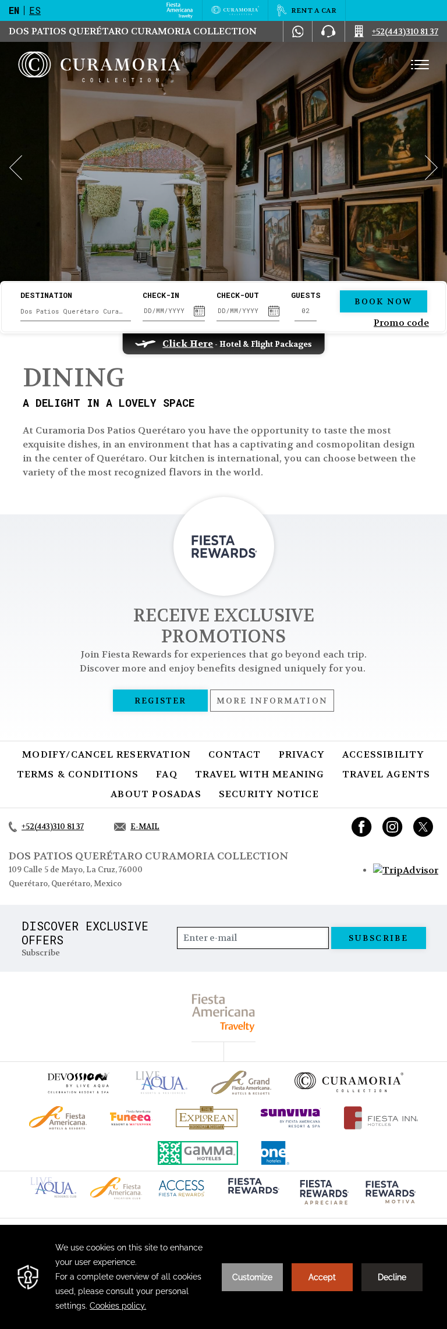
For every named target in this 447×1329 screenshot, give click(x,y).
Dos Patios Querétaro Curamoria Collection (133, 31)
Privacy (302, 754)
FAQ (167, 774)
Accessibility (383, 754)
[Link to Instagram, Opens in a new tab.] (392, 827)
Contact (234, 754)
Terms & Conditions (78, 774)
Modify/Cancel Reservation (106, 754)
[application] (223, 1277)
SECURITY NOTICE (269, 794)
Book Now (383, 301)
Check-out (238, 295)
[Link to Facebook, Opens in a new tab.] (362, 827)
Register (160, 700)
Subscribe (378, 938)
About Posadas (156, 794)
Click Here (187, 343)
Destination (46, 295)
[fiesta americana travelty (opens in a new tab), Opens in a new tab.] (223, 1012)
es (35, 10)
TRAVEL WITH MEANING (260, 774)
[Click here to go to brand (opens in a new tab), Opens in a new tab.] (78, 1083)
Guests (306, 295)
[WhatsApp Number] (298, 31)
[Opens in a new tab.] (405, 870)
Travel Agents (386, 774)
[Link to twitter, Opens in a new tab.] (423, 827)
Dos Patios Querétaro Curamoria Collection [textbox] (72, 311)
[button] (16, 167)
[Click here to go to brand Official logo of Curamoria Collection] (349, 1082)
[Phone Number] (328, 31)
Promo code (401, 323)
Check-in (161, 295)
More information (272, 700)
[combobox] (75, 311)
